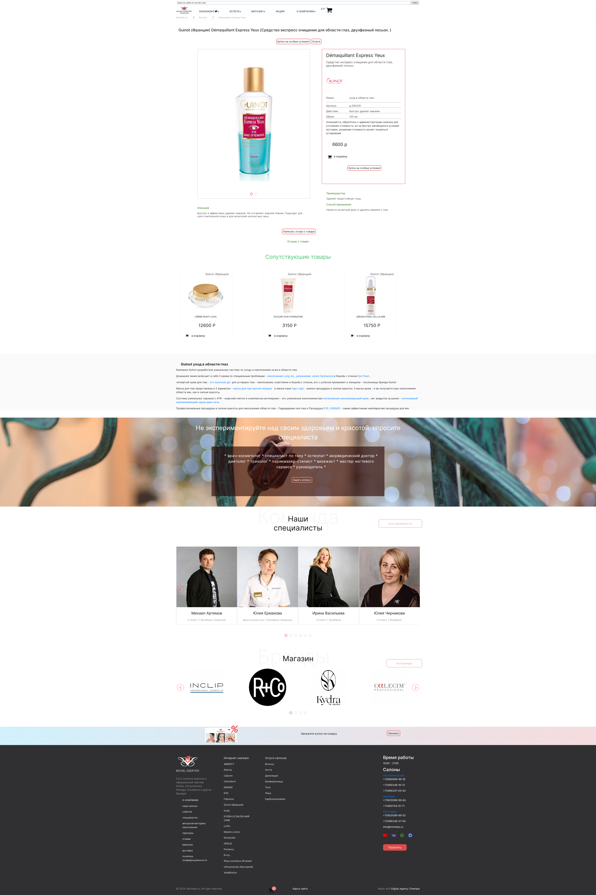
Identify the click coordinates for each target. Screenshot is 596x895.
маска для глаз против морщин (252, 388)
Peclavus (229, 849)
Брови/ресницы (274, 781)
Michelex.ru (182, 17)
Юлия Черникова (389, 613)
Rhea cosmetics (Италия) (238, 860)
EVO (226, 793)
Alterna (228, 769)
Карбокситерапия (275, 799)
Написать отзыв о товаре (299, 231)
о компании (305, 11)
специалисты (190, 817)
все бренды (404, 663)
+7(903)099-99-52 (394, 815)
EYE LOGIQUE (331, 408)
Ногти (268, 769)
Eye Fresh (363, 376)
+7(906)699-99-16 (394, 779)
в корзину (340, 156)
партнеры (187, 833)
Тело (268, 787)
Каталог (203, 17)
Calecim (228, 775)
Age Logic (298, 388)
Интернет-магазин (236, 758)
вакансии (187, 844)
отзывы (186, 838)
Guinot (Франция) (233, 804)
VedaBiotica (230, 872)
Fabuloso (229, 799)
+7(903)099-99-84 (394, 800)
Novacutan (229, 837)
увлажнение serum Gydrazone (315, 376)
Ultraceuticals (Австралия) (238, 866)
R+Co (227, 855)
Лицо (268, 793)
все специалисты (400, 523)
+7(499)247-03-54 (394, 790)
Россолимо (390, 811)
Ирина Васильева (328, 613)
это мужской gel (220, 382)
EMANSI (228, 787)
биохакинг (207, 11)
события (187, 811)
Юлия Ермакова (267, 613)
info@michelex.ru (393, 826)
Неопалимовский (393, 775)
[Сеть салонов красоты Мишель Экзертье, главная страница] (184, 9)
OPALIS (228, 843)
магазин (257, 11)
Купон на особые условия (293, 41)
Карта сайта (300, 888)
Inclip (227, 810)
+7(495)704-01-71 (393, 805)
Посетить (394, 847)
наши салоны (189, 805)
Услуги (316, 41)
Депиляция (271, 775)
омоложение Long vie (280, 376)
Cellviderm (230, 781)
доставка (187, 850)
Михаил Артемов (206, 613)
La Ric (227, 826)
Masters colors (232, 831)
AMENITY (229, 764)
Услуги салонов (276, 758)
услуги (234, 11)
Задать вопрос (302, 479)
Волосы (269, 764)
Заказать (393, 733)
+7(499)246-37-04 (394, 821)
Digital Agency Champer (405, 888)
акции (280, 11)
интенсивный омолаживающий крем (346, 398)
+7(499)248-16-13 (394, 784)
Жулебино (389, 796)
